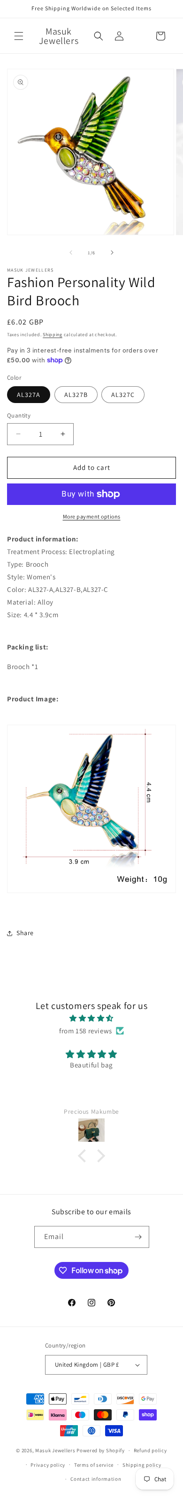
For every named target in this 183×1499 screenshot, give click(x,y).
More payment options (92, 516)
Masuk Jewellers (55, 1450)
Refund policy (150, 1450)
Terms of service (94, 1465)
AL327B (76, 394)
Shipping (52, 335)
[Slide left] (71, 252)
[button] (18, 36)
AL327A (28, 394)
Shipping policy (141, 1465)
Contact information (95, 1479)
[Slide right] (112, 252)
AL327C (123, 394)
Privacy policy (47, 1465)
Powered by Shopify (100, 1450)
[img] (91, 1018)
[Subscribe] (138, 1237)
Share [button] (25, 933)
